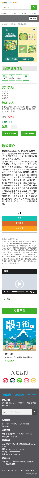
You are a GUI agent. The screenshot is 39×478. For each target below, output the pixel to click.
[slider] (18, 291)
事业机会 (5, 424)
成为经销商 (24, 424)
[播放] (5, 292)
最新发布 (11, 434)
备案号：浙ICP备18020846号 (25, 470)
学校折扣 (14, 424)
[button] (19, 284)
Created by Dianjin (31, 474)
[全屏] (34, 292)
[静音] (31, 292)
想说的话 (5, 437)
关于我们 (29, 434)
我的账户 (5, 13)
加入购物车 (11, 133)
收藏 (25, 13)
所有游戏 (20, 434)
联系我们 (14, 437)
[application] (19, 284)
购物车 (15, 13)
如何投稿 (5, 426)
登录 (35, 13)
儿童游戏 (12, 24)
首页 (5, 24)
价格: (4, 117)
